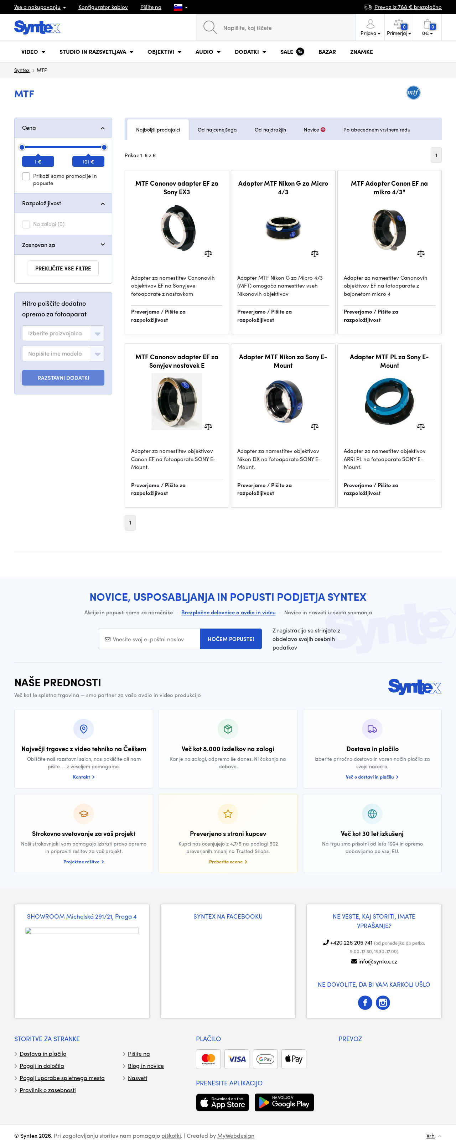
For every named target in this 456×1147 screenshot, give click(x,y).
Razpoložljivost (41, 203)
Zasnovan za (38, 245)
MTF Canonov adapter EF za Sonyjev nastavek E (176, 360)
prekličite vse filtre (63, 268)
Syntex (22, 69)
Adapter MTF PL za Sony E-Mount (389, 360)
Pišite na (150, 7)
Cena (29, 127)
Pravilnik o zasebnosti (48, 1090)
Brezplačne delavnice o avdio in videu (228, 612)
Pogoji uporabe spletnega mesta (62, 1078)
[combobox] (63, 333)
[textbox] (55, 333)
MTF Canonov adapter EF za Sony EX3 (176, 187)
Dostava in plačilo (43, 1053)
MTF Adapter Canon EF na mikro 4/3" (389, 187)
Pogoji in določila (42, 1065)
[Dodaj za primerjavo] (208, 253)
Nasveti (137, 1078)
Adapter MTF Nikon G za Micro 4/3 (283, 187)
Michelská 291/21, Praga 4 (101, 916)
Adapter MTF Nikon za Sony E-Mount (283, 360)
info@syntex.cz (377, 961)
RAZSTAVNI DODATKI (63, 378)
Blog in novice (146, 1065)
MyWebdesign (235, 1135)
